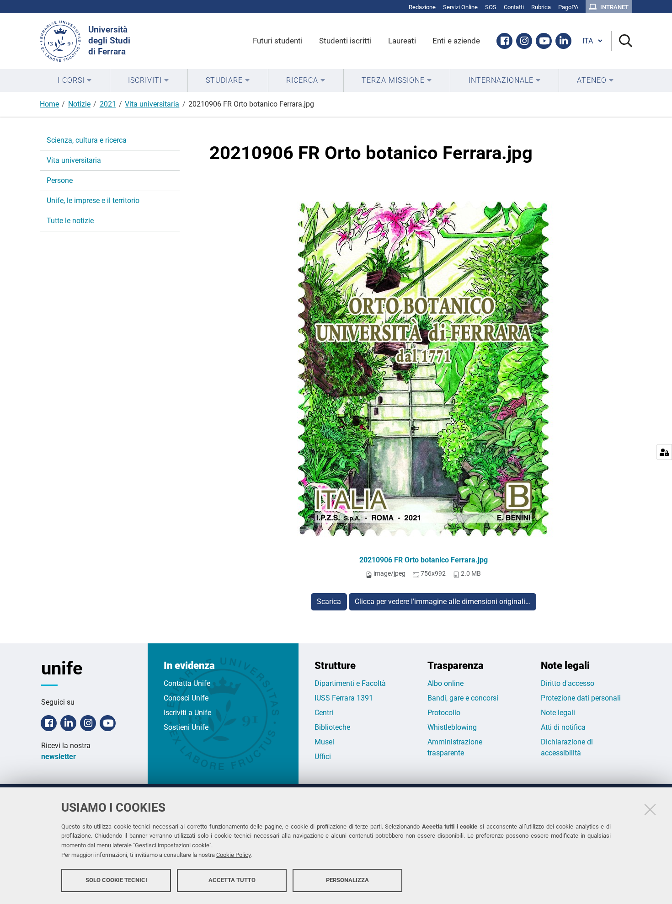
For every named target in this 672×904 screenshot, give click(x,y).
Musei (324, 742)
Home (49, 104)
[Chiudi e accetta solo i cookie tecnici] (650, 809)
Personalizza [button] (347, 880)
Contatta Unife (187, 683)
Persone (60, 180)
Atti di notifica (563, 727)
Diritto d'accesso (567, 683)
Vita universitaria (152, 104)
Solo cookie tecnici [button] (116, 880)
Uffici (323, 756)
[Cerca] (622, 41)
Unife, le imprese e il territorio (93, 200)
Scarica (329, 601)
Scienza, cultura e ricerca (87, 140)
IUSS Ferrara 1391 (344, 698)
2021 (108, 104)
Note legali (558, 712)
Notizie (79, 104)
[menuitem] (75, 80)
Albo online (445, 683)
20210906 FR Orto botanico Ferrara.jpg (423, 560)
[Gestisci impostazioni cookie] (664, 452)
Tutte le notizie (70, 220)
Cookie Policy (233, 854)
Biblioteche (332, 727)
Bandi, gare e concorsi (462, 698)
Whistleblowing (452, 727)
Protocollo (443, 712)
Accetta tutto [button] (232, 880)
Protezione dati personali (581, 698)
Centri (324, 712)
